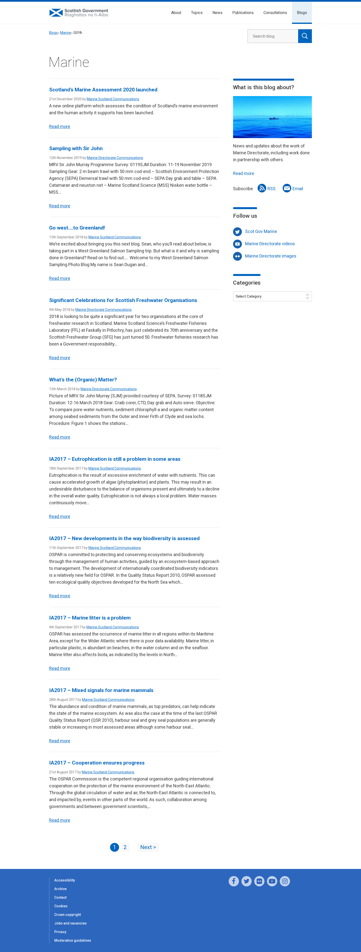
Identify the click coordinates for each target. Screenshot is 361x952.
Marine (65, 33)
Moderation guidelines (72, 940)
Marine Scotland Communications (113, 99)
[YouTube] (272, 881)
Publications (243, 12)
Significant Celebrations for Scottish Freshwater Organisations (123, 300)
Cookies (61, 906)
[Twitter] (246, 881)
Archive (60, 889)
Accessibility (64, 880)
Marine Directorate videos (270, 243)
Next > (148, 847)
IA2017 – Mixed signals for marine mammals (101, 690)
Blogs (302, 12)
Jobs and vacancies (70, 923)
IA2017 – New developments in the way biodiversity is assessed (124, 538)
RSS (271, 188)
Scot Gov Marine (261, 231)
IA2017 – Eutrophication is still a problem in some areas (114, 459)
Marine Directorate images (270, 256)
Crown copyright (67, 915)
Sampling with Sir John (76, 148)
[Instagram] (285, 881)
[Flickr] (259, 881)
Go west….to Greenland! (77, 228)
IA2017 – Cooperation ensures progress (97, 763)
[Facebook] (234, 881)
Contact (60, 897)
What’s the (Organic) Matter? (83, 380)
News (217, 12)
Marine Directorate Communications (115, 158)
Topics (197, 12)
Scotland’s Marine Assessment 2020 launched (103, 90)
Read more (59, 126)
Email (297, 188)
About (176, 12)
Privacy (60, 932)
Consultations (275, 12)
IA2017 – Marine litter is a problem (90, 618)
